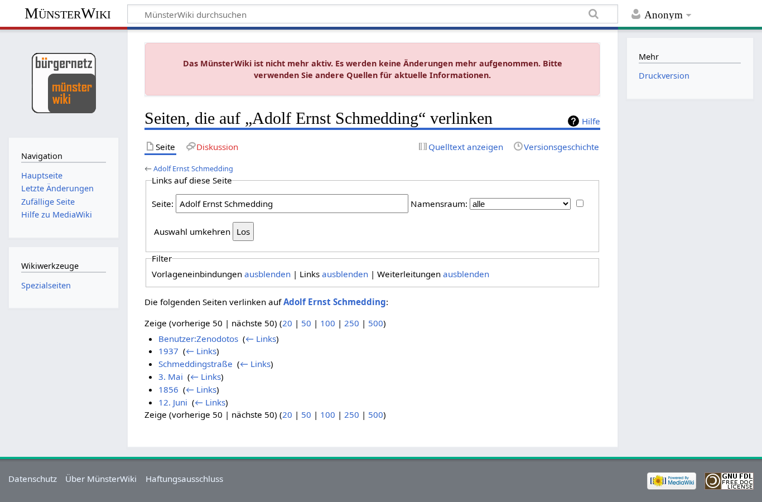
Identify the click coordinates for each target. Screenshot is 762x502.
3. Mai (170, 376)
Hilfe (591, 121)
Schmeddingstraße (195, 363)
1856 (168, 389)
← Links (260, 338)
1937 (168, 350)
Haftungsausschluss (184, 478)
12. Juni (172, 402)
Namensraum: (439, 203)
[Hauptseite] (63, 82)
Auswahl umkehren (192, 231)
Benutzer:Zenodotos (198, 338)
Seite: (162, 203)
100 (327, 323)
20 (287, 323)
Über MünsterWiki (101, 478)
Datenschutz (32, 478)
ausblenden (267, 273)
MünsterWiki (68, 13)
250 (351, 323)
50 (306, 323)
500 (375, 323)
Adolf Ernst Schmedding (193, 168)
